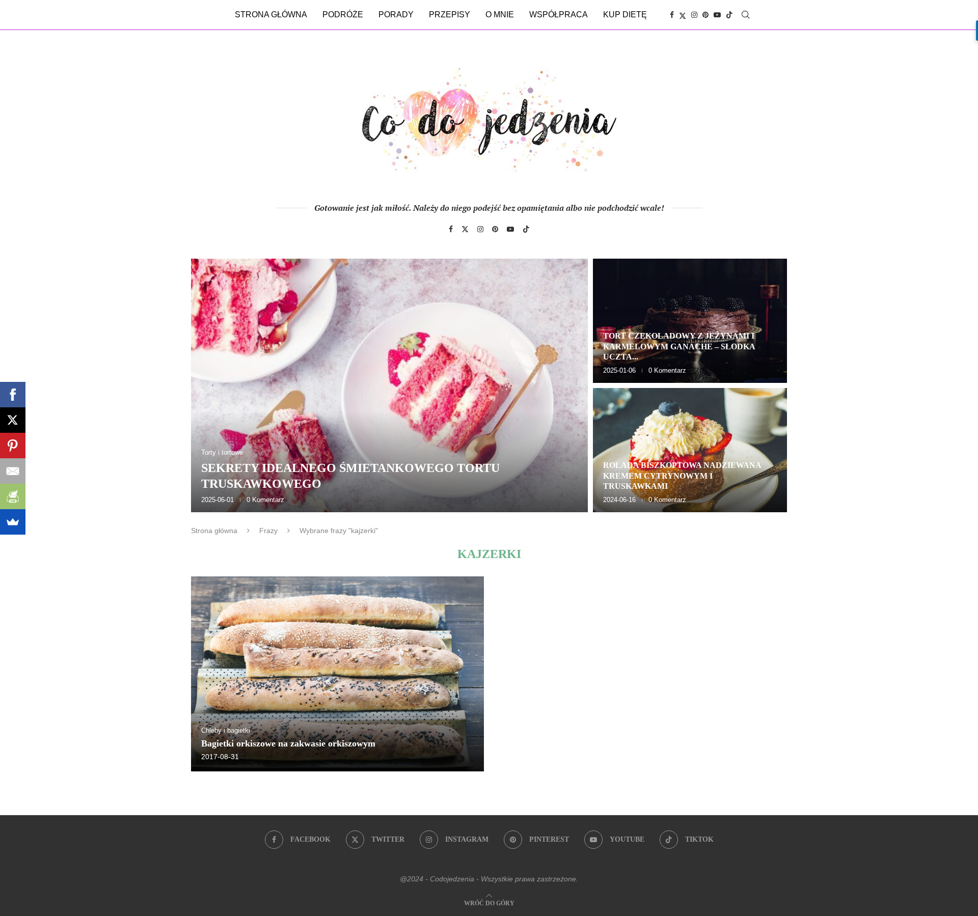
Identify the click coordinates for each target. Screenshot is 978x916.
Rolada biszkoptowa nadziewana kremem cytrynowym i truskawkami (682, 476)
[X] (12, 420)
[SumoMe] (12, 522)
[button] (210, 385)
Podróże (342, 14)
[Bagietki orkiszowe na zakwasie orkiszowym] (337, 673)
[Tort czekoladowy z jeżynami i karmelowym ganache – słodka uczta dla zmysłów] (690, 321)
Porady (396, 14)
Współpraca (558, 14)
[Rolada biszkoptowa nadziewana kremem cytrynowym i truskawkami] (690, 450)
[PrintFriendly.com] (12, 496)
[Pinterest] (705, 15)
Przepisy (449, 14)
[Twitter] (682, 15)
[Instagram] (694, 15)
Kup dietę (625, 14)
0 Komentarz (265, 500)
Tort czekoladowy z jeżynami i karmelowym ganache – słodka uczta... (679, 346)
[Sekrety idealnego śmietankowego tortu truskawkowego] (389, 385)
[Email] (12, 471)
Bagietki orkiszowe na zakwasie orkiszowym (288, 743)
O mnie (499, 14)
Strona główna (271, 14)
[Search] (746, 15)
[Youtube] (717, 15)
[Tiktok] (729, 15)
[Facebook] (672, 15)
